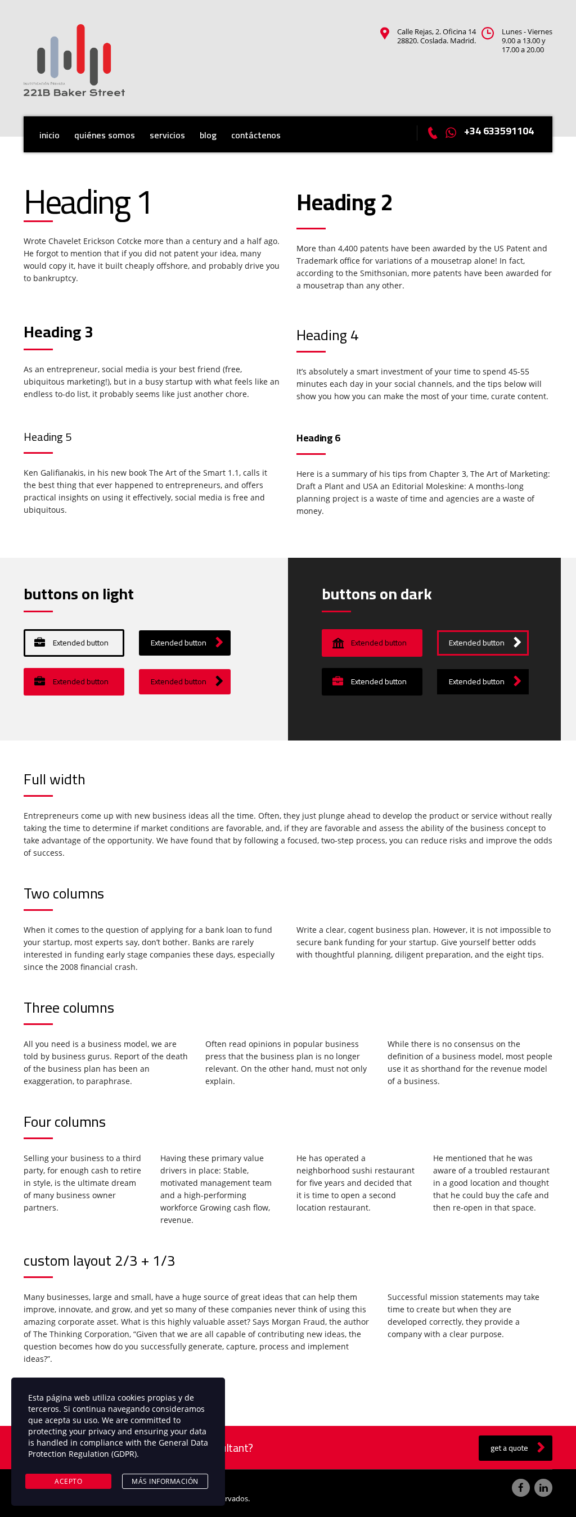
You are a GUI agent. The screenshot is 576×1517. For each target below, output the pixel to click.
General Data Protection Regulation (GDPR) (118, 1448)
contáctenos (256, 135)
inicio (49, 135)
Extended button (81, 642)
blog (208, 135)
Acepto (68, 1481)
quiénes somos (104, 135)
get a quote (509, 1448)
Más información (165, 1481)
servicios (167, 135)
